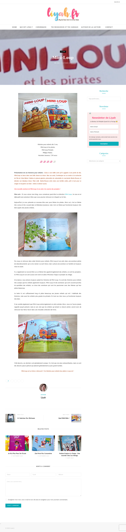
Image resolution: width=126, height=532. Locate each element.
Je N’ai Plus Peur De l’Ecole (17, 453)
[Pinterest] (7, 107)
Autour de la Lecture (91, 27)
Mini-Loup (68, 194)
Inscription (104, 144)
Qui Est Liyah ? (26, 27)
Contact (109, 27)
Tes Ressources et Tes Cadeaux (64, 27)
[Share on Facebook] (7, 97)
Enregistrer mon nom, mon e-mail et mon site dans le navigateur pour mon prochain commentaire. (38, 499)
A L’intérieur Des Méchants (26, 418)
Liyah (58, 63)
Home (14, 27)
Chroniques (41, 27)
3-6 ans (63, 51)
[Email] (7, 112)
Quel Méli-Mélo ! (63, 418)
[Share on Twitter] (7, 102)
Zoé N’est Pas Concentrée (43, 453)
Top (119, 528)
